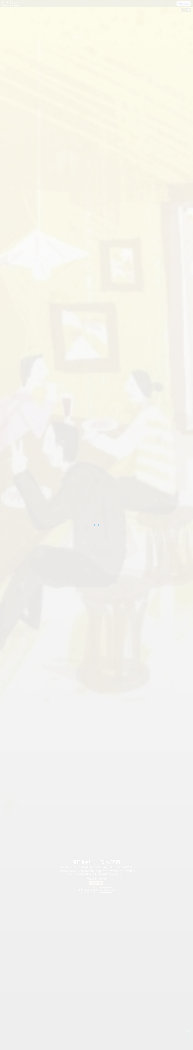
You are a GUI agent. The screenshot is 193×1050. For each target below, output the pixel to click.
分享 (93, 890)
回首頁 (10, 3)
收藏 (87, 890)
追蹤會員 (107, 890)
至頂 (187, 1036)
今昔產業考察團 (96, 883)
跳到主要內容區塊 (3, 1)
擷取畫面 (187, 1030)
